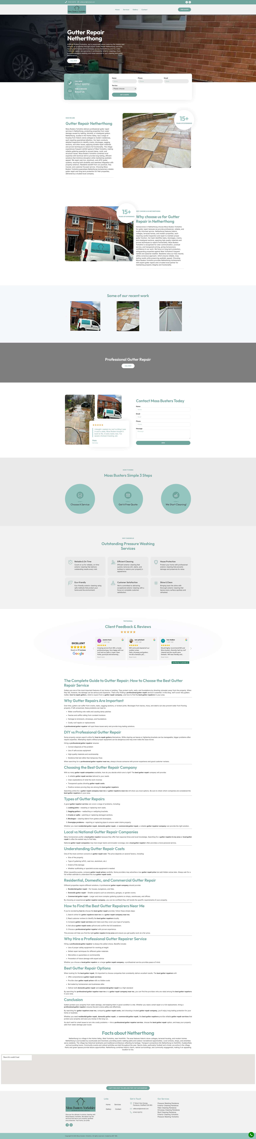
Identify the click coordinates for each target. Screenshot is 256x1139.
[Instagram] (190, 2)
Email (166, 78)
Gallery (135, 10)
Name (114, 78)
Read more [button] (101, 657)
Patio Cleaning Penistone (167, 1108)
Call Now (78, 81)
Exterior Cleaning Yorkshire (168, 1114)
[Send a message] (70, 90)
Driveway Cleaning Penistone (169, 1110)
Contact (144, 10)
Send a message (81, 89)
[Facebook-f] (187, 2)
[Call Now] (70, 83)
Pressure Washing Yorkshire (168, 1117)
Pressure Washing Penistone (168, 1103)
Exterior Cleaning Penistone (168, 1105)
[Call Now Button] (251, 1135)
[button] (66, 316)
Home (117, 10)
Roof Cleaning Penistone (167, 1112)
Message (139, 429)
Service (114, 85)
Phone (140, 78)
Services (126, 10)
